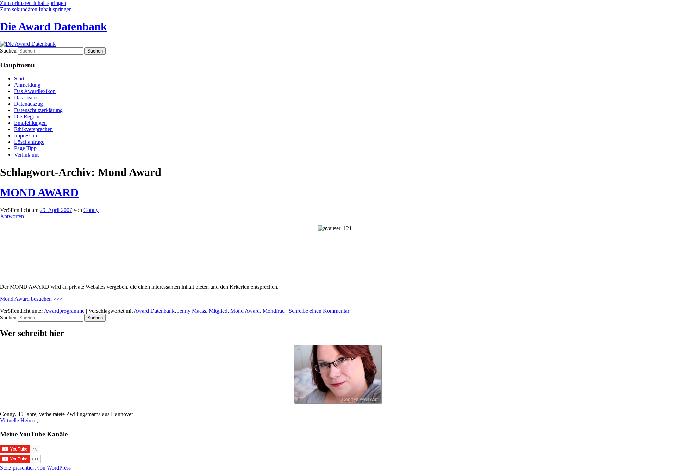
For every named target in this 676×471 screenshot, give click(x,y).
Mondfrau (274, 311)
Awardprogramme (64, 311)
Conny (91, 210)
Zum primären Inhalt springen (33, 3)
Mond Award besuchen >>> (31, 299)
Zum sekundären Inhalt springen (36, 9)
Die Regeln (26, 117)
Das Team (25, 97)
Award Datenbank (154, 311)
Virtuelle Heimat (18, 420)
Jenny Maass (191, 311)
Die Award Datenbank (53, 26)
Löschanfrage (29, 142)
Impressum (26, 136)
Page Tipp (25, 148)
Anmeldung (27, 85)
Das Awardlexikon (35, 91)
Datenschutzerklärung (38, 110)
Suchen (8, 51)
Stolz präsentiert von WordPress (35, 468)
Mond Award (245, 311)
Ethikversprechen (33, 129)
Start (19, 78)
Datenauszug (28, 104)
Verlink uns (26, 155)
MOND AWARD (39, 192)
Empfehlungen (30, 123)
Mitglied (218, 311)
